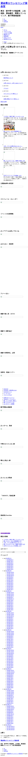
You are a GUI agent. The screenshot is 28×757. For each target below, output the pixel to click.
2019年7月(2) (10, 698)
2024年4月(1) (10, 605)
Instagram (6, 389)
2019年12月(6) (10, 690)
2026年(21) (8, 558)
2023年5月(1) (10, 622)
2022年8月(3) (10, 637)
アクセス (6, 88)
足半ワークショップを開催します (13, 175)
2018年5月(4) (10, 717)
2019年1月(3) (10, 703)
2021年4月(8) (10, 662)
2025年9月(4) (10, 577)
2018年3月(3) (10, 720)
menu (2, 27)
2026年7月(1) (10, 561)
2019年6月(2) (10, 700)
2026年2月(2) (10, 567)
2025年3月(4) (10, 586)
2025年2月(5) (10, 588)
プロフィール (7, 31)
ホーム (5, 29)
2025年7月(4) (10, 580)
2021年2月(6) (10, 665)
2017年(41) (8, 724)
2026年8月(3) (10, 560)
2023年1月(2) (10, 628)
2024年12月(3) (10, 592)
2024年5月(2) (10, 603)
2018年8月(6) (10, 712)
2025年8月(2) (10, 578)
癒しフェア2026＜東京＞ (10, 400)
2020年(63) (8, 668)
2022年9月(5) (10, 636)
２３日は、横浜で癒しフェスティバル (14, 116)
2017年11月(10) (10, 728)
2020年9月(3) (10, 675)
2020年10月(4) (10, 673)
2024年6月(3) (10, 602)
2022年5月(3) (10, 642)
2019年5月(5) (10, 701)
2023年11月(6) (10, 614)
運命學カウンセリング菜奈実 (10, 740)
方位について (7, 37)
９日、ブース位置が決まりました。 (13, 146)
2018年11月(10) (10, 707)
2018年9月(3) (10, 710)
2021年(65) (8, 648)
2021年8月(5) (10, 656)
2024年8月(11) (10, 598)
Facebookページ (8, 391)
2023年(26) (8, 611)
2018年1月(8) (10, 723)
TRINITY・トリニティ (10, 399)
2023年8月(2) (10, 619)
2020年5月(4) (10, 681)
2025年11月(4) (10, 574)
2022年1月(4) (10, 647)
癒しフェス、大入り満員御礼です (13, 131)
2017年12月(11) (10, 726)
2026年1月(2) (10, 569)
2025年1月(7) (10, 589)
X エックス (7, 393)
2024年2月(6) (10, 608)
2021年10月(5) (10, 653)
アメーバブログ (8, 395)
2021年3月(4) (10, 664)
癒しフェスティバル (9, 402)
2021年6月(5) (10, 659)
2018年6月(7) (10, 715)
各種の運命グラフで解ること (11, 99)
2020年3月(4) (10, 684)
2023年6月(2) (10, 620)
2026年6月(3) (10, 563)
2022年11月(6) (10, 633)
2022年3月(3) (10, 645)
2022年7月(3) (10, 639)
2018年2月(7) (10, 721)
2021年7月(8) (10, 658)
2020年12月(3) (10, 670)
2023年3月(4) (10, 625)
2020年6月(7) (10, 679)
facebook (6, 21)
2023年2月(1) (10, 626)
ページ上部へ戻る (5, 533)
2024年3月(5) (10, 606)
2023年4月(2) (10, 623)
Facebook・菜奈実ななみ (10, 390)
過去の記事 (4, 101)
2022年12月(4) (10, 631)
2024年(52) (8, 591)
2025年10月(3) (10, 575)
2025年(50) (8, 570)
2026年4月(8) (10, 564)
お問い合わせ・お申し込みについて (13, 83)
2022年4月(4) (10, 644)
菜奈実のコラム (8, 39)
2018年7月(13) (10, 714)
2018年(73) (8, 704)
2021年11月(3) (10, 651)
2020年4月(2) (10, 682)
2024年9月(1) (10, 597)
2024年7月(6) (10, 600)
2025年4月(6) (10, 584)
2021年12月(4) (10, 650)
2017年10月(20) (10, 729)
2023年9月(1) (10, 617)
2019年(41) (8, 689)
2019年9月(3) (10, 695)
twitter (5, 20)
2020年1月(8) (10, 687)
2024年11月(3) (10, 594)
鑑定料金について (8, 77)
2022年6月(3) (10, 640)
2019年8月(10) (10, 696)
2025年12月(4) (10, 572)
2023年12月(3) (10, 612)
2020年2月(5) (10, 686)
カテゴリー (4, 552)
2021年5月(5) (10, 661)
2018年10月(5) (10, 709)
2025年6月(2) (10, 581)
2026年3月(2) (10, 566)
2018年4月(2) (10, 718)
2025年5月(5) (10, 583)
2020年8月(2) (10, 676)
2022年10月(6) (10, 634)
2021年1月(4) (10, 667)
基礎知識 (6, 36)
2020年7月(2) (10, 678)
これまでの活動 (8, 33)
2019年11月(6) (10, 692)
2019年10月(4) (10, 693)
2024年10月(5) (10, 595)
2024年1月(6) (10, 609)
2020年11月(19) (10, 672)
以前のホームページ (9, 397)
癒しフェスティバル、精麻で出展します (14, 160)
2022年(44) (8, 630)
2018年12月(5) (10, 706)
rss (4, 19)
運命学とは (7, 34)
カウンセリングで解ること (11, 93)
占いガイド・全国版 (9, 404)
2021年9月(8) (10, 654)
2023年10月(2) (10, 616)
